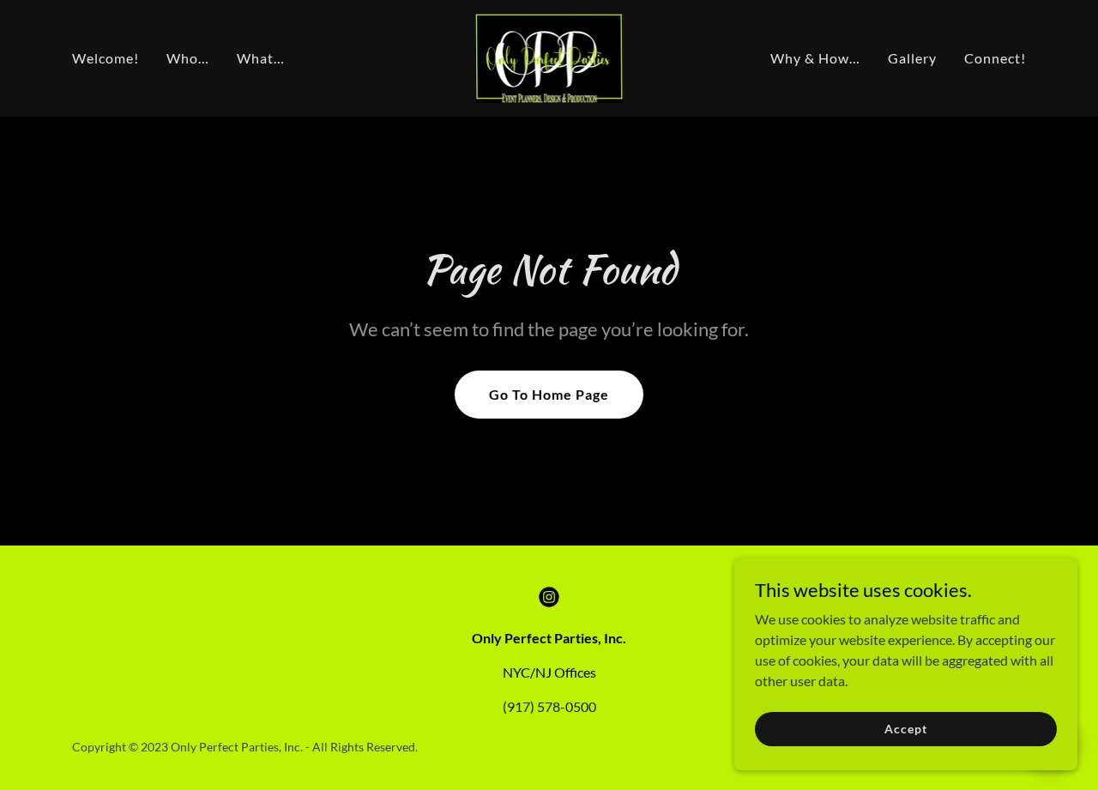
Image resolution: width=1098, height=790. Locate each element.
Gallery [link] (912, 58)
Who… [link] (187, 58)
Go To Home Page (549, 394)
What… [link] (261, 58)
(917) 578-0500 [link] (549, 706)
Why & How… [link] (815, 58)
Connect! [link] (995, 58)
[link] (549, 56)
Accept (905, 728)
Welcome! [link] (105, 58)
